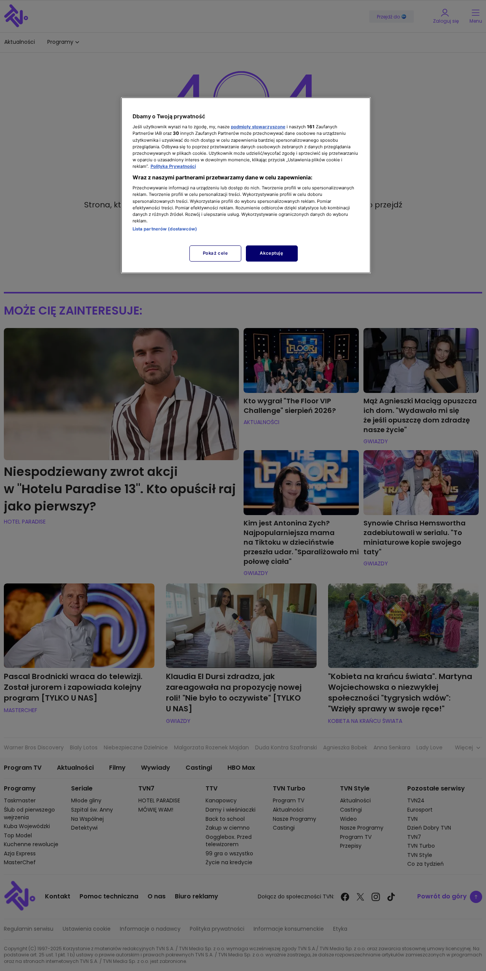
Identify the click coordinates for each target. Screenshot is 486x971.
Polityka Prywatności (173, 166)
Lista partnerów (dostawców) (165, 229)
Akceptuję (271, 253)
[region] (246, 185)
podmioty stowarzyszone (258, 126)
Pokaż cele (215, 253)
